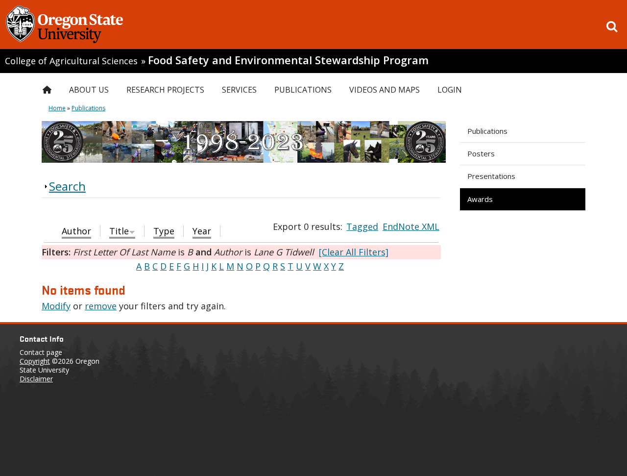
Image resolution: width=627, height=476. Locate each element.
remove (101, 306)
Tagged (362, 226)
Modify (56, 306)
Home (57, 108)
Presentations (491, 176)
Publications (487, 131)
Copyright (35, 361)
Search (67, 186)
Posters (481, 153)
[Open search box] (611, 26)
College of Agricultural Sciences (71, 61)
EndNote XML (411, 226)
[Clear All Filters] (353, 252)
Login (449, 89)
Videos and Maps (384, 89)
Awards (480, 199)
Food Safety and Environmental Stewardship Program (288, 60)
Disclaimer (36, 378)
